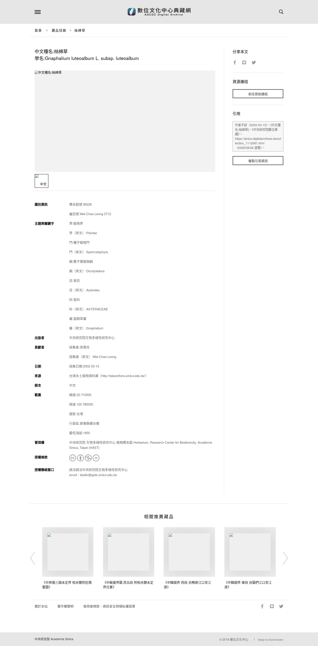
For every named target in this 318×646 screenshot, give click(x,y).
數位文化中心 (239, 639)
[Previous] (36, 558)
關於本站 (41, 606)
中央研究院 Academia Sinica (54, 639)
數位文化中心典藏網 (159, 12)
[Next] (281, 558)
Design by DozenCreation (270, 639)
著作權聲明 (65, 606)
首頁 (38, 30)
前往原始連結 (258, 94)
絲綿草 (80, 30)
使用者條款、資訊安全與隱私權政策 (109, 606)
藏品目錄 (59, 30)
